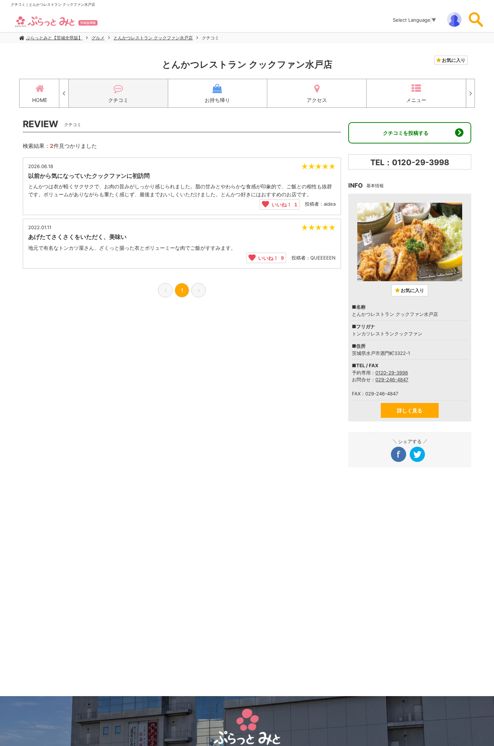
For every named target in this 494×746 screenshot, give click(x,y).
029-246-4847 (391, 379)
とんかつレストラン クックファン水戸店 (153, 37)
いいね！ (283, 204)
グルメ (98, 37)
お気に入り (453, 60)
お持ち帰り (217, 100)
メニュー (416, 100)
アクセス (317, 100)
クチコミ (210, 37)
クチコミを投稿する (406, 133)
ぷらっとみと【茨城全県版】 (54, 37)
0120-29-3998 (391, 373)
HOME (39, 100)
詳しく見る (409, 410)
